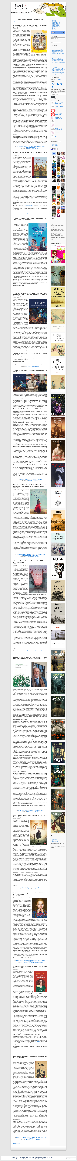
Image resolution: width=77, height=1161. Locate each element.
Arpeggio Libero (27, 146)
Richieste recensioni (55, 25)
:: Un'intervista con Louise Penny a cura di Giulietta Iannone (58, 67)
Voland (32, 213)
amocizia (27, 288)
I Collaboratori (54, 21)
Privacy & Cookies (55, 24)
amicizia (18, 146)
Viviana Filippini (35, 555)
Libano (39, 1137)
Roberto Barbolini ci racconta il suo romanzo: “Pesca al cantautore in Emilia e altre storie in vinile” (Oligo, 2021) (30, 658)
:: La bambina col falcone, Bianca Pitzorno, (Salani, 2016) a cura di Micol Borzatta (58, 54)
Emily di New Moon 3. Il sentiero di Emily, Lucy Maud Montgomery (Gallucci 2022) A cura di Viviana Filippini (30, 485)
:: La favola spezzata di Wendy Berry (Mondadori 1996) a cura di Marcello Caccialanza (58, 57)
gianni (56, 113)
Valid (54, 839)
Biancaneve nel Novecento (20, 1049)
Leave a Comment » (35, 148)
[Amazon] (53, 86)
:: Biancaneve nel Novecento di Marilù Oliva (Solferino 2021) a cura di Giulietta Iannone (30, 967)
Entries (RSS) (34, 1148)
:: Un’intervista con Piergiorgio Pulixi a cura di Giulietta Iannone (58, 62)
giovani (19, 810)
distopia (21, 650)
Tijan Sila (29, 213)
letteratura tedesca (26, 212)
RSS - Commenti (55, 145)
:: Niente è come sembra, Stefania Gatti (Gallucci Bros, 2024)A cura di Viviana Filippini (30, 219)
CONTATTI (54, 20)
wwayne (56, 117)
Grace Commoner (31, 364)
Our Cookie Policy (44, 1158)
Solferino (35, 1051)
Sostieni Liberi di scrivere (56, 29)
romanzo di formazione (30, 147)
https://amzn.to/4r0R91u (28, 205)
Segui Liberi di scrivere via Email (58, 89)
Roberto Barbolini (31, 810)
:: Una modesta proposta (58, 118)
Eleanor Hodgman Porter (21, 960)
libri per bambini (33, 960)
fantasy (25, 364)
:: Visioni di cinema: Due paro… (59, 103)
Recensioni (28, 214)
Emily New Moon (20, 554)
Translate (60, 79)
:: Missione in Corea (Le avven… (59, 136)
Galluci (25, 554)
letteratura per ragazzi (32, 1137)
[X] (53, 84)
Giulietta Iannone (18, 212)
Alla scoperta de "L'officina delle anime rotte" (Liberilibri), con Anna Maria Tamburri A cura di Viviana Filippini (57, 60)
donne (17, 1137)
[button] (19, 383)
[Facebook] (55, 84)
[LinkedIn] (55, 86)
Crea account (54, 837)
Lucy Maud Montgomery (40, 554)
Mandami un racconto (56, 22)
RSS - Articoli (54, 144)
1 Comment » (35, 480)
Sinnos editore (44, 650)
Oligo (26, 810)
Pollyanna (39, 960)
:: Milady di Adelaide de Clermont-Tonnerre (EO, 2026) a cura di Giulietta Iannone (58, 65)
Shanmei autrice (55, 27)
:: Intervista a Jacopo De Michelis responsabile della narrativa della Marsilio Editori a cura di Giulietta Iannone (58, 51)
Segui (53, 96)
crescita (22, 364)
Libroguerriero (38, 1041)
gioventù (43, 146)
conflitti (32, 146)
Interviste (29, 148)
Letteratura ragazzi (31, 554)
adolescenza (22, 288)
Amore (21, 146)
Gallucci (31, 288)
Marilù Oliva (44, 1049)
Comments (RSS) (42, 1148)
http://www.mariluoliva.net (21, 1044)
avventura (18, 364)
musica (22, 810)
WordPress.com (55, 841)
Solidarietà (40, 479)
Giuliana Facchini (27, 650)
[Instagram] (61, 84)
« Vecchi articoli (16, 21)
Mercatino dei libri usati (56, 23)
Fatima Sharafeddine (23, 1137)
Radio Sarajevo (34, 212)
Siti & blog (54, 28)
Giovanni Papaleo (37, 146)
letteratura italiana (38, 1049)
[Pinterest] (63, 84)
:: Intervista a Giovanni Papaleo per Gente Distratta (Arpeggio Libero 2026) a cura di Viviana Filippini (30, 26)
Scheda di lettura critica (56, 26)
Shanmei (56, 102)
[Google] (58, 84)
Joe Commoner (38, 364)
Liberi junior (28, 556)
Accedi (53, 838)
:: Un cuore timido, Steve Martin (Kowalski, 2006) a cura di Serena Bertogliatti (57, 48)
